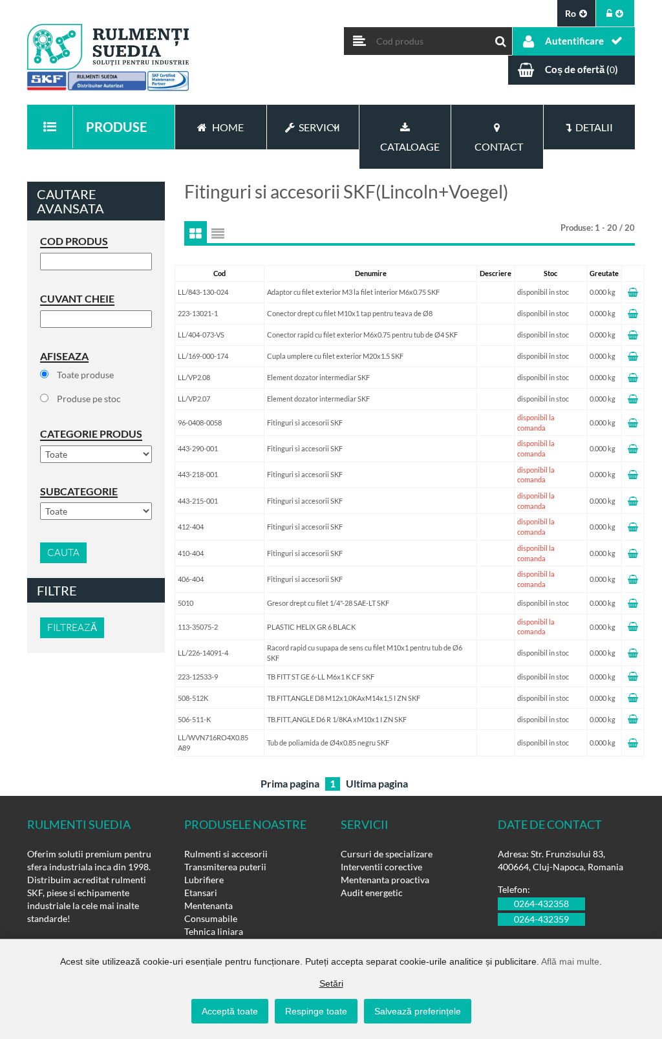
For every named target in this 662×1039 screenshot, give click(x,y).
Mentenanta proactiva (385, 879)
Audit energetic (372, 892)
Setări (331, 983)
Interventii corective (381, 866)
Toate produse (85, 374)
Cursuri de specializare (386, 853)
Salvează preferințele (417, 1011)
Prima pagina (290, 783)
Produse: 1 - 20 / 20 (598, 227)
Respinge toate (316, 1011)
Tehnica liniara (213, 931)
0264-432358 (541, 903)
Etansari (200, 892)
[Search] (501, 38)
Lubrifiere (204, 879)
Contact (497, 146)
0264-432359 (541, 919)
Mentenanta (208, 905)
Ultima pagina (377, 783)
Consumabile (210, 918)
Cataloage (408, 146)
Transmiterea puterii (225, 866)
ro (570, 13)
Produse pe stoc (89, 398)
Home (228, 127)
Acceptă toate (230, 1011)
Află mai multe (570, 961)
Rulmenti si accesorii (226, 853)
